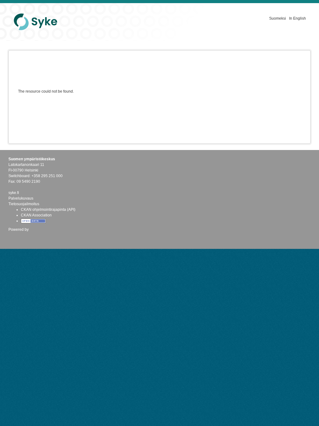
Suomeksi (277, 18)
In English (297, 18)
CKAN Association (36, 215)
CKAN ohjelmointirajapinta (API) (48, 209)
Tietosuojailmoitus (23, 204)
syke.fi (13, 193)
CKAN (19, 236)
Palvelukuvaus (20, 198)
